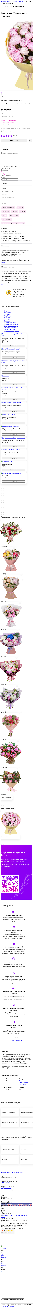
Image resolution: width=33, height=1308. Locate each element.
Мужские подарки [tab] (10, 327)
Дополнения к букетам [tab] (11, 331)
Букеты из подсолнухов (9, 1122)
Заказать (5, 1299)
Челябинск (5, 1159)
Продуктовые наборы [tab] (11, 326)
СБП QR (22, 211)
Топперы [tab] (7, 321)
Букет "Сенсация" (6, 547)
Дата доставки (5, 168)
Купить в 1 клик (14, 140)
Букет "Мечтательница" (8, 741)
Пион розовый (5, 191)
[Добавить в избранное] (30, 140)
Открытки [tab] (7, 312)
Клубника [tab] (7, 316)
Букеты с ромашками (8, 1112)
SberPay (14, 211)
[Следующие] (2, 96)
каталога (13, 122)
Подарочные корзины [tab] (11, 324)
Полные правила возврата (9, 285)
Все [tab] (5, 311)
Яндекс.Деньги (14, 215)
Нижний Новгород (8, 1149)
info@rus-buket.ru (6, 1188)
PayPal (4, 215)
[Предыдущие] (1, 488)
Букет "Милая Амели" (8, 685)
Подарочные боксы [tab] (10, 322)
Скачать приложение (7, 1306)
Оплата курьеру (7, 219)
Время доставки (6, 175)
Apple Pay (20, 207)
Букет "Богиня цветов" (8, 757)
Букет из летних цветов (8, 630)
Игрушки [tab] (7, 319)
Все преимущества (16, 1040)
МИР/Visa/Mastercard (8, 207)
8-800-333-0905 (5, 1182)
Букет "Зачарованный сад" (9, 713)
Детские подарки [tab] (9, 329)
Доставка (7, 116)
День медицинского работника (23, 1082)
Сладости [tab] (7, 317)
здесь (3, 262)
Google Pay (6, 211)
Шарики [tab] (7, 314)
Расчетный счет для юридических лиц (13, 223)
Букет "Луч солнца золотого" (10, 575)
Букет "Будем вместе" (7, 658)
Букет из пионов (6, 796)
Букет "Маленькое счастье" (9, 603)
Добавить (14, 345)
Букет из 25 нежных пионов (9, 837)
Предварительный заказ (16, 1299)
